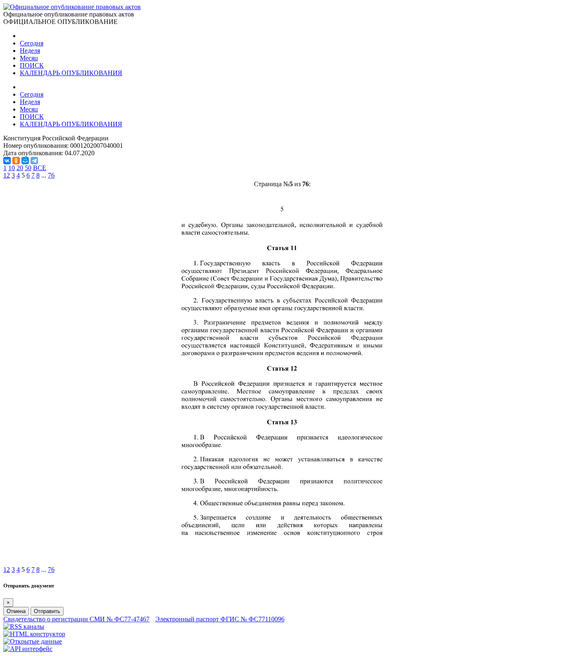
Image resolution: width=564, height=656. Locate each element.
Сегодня (31, 43)
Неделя (30, 50)
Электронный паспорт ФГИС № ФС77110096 (219, 619)
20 (20, 167)
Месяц (29, 58)
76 (51, 175)
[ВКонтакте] (7, 160)
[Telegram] (34, 160)
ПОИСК (32, 65)
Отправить (47, 611)
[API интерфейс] (27, 648)
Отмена (16, 611)
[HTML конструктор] (34, 633)
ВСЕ (39, 167)
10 (11, 167)
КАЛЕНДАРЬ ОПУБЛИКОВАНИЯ (71, 72)
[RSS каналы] (23, 626)
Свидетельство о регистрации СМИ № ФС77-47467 (76, 619)
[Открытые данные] (32, 641)
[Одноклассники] (16, 160)
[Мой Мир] (25, 160)
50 (28, 167)
